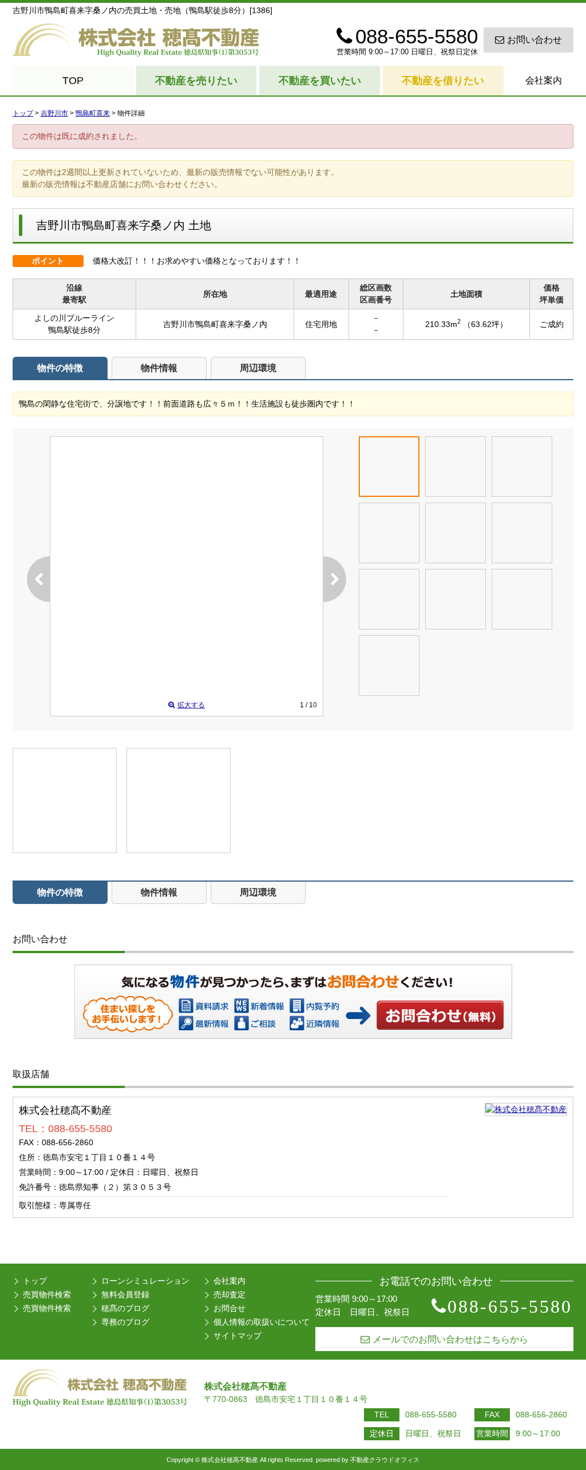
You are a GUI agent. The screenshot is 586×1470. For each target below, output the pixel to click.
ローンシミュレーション (145, 1280)
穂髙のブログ (125, 1308)
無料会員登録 (125, 1294)
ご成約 (552, 324)
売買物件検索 (47, 1294)
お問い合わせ (534, 40)
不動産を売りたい (196, 80)
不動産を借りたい (443, 80)
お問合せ (229, 1308)
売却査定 (229, 1294)
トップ (35, 1280)
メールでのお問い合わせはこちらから (450, 1339)
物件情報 (159, 368)
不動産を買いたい (320, 80)
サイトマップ (237, 1335)
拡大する (191, 705)
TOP (73, 80)
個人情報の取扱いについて (261, 1321)
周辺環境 (258, 368)
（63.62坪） (485, 324)
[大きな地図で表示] (526, 1109)
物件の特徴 (60, 368)
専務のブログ (125, 1321)
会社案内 (543, 80)
